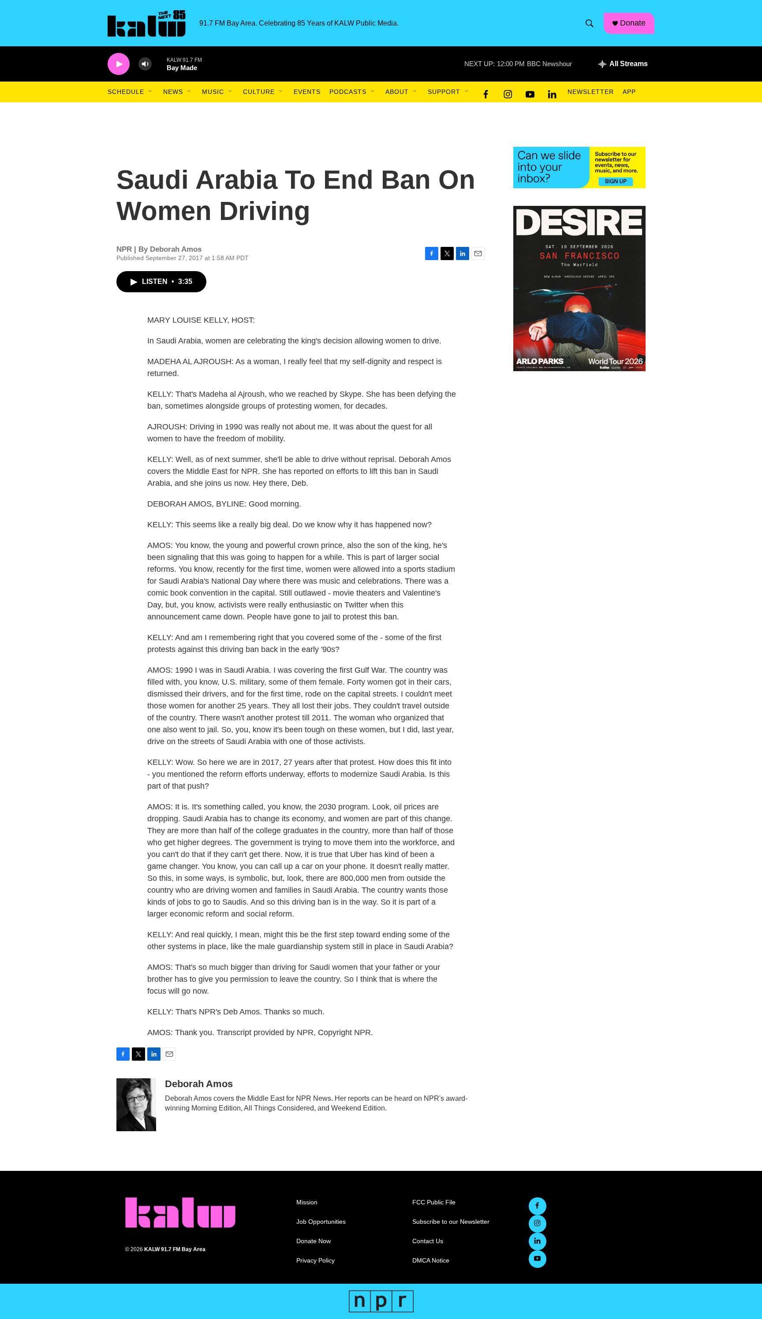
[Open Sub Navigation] (150, 91)
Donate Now (313, 1241)
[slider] (159, 63)
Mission (307, 1202)
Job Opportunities (321, 1221)
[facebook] (486, 92)
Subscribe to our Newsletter (450, 1221)
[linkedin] (552, 92)
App (629, 91)
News (173, 91)
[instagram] (508, 92)
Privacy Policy (315, 1260)
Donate (633, 23)
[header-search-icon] (589, 23)
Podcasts (347, 91)
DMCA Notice (430, 1260)
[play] (119, 64)
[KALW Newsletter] (579, 167)
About (397, 91)
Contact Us (427, 1241)
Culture (259, 91)
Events (307, 91)
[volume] (145, 64)
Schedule (126, 91)
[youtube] (530, 92)
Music (213, 91)
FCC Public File (434, 1202)
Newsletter (591, 91)
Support (444, 91)
